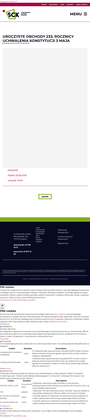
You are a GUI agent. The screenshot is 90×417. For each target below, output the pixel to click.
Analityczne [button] (5, 406)
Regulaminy (63, 243)
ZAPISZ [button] (3, 413)
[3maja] (45, 49)
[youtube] (62, 247)
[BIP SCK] (61, 250)
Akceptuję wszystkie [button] (26, 300)
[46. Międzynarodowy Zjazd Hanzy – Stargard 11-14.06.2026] (45, 245)
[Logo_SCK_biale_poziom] (23, 228)
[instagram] (66, 247)
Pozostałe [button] (4, 339)
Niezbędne (7, 326)
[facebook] (59, 247)
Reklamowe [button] (5, 368)
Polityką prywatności (58, 321)
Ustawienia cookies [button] (8, 300)
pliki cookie (59, 314)
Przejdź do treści (7, 1)
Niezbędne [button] (5, 324)
